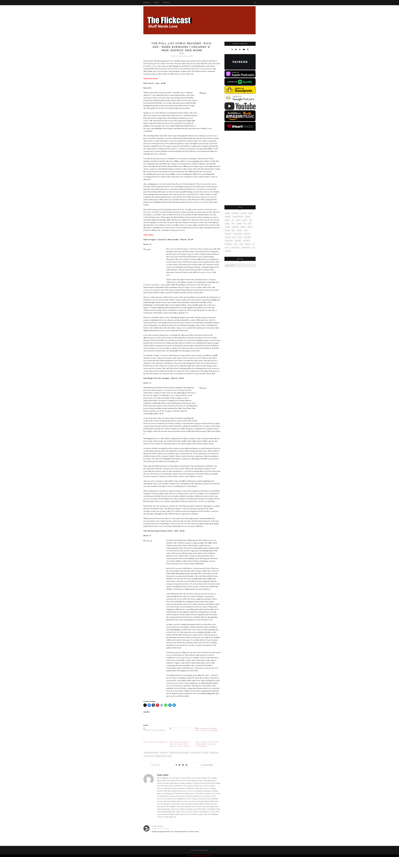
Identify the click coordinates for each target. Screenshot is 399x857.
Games (227, 223)
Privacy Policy (207, 855)
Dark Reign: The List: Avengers (178, 752)
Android (243, 213)
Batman (227, 216)
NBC (233, 230)
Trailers (247, 244)
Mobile (250, 227)
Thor (241, 244)
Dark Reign (163, 752)
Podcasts (247, 233)
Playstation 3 (237, 233)
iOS (245, 223)
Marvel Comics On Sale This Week (155, 742)
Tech (235, 244)
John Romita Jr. (196, 752)
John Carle (208, 765)
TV (253, 244)
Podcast (146, 2)
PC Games (228, 233)
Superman (228, 244)
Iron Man (235, 227)
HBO (233, 223)
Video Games (235, 247)
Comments (156, 765)
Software (247, 237)
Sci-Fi (234, 237)
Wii (253, 247)
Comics (227, 220)
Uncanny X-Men (160, 756)
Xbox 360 (228, 251)
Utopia (169, 756)
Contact (166, 2)
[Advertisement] (240, 168)
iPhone (227, 227)
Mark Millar (214, 752)
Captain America (238, 216)
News (246, 230)
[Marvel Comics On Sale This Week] (155, 734)
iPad (249, 223)
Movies (227, 230)
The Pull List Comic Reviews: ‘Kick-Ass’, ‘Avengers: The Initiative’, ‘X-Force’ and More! (179, 744)
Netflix (239, 230)
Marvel (243, 227)
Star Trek (238, 240)
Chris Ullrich (157, 826)
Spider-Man (228, 240)
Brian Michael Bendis (151, 752)
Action (227, 213)
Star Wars (246, 240)
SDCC (240, 237)
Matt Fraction (148, 756)
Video (227, 247)
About (156, 2)
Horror (239, 223)
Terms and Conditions (194, 855)
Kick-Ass (205, 752)
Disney (238, 220)
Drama (245, 220)
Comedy (247, 216)
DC (233, 220)
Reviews (227, 237)
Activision (235, 213)
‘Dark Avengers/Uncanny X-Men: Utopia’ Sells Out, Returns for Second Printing (207, 744)
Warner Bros (246, 247)
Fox (250, 220)
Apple (250, 213)
